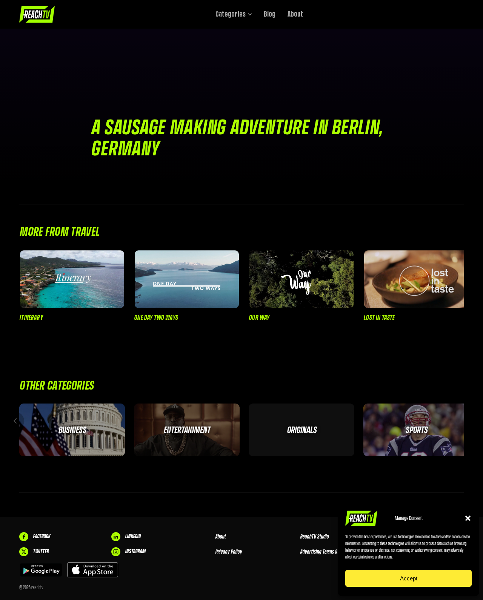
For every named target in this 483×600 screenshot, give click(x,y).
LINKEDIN (133, 536)
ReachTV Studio (314, 536)
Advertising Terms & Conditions (329, 551)
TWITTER (41, 551)
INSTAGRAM (135, 551)
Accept (408, 578)
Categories (230, 14)
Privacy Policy (228, 551)
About (295, 14)
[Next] (468, 421)
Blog (269, 14)
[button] (468, 518)
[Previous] (15, 421)
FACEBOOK (41, 536)
